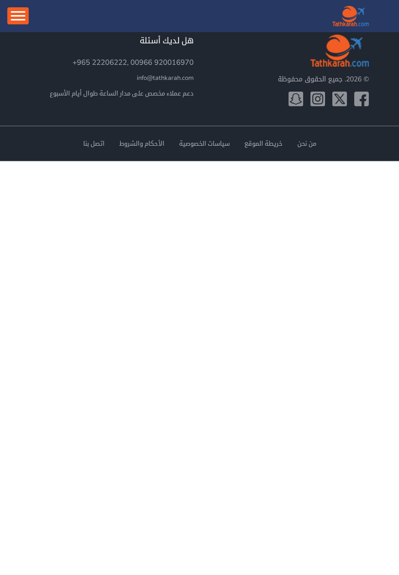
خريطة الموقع (263, 143)
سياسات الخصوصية (204, 143)
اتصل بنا (94, 143)
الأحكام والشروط (141, 143)
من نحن (306, 143)
